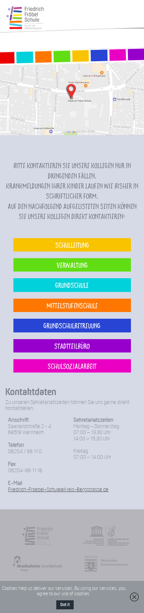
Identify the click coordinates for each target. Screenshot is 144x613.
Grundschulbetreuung (72, 325)
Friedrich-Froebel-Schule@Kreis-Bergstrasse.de (58, 490)
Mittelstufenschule (72, 305)
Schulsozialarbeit (72, 366)
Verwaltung (72, 265)
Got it (65, 604)
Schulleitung (72, 244)
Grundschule (72, 285)
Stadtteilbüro (72, 345)
